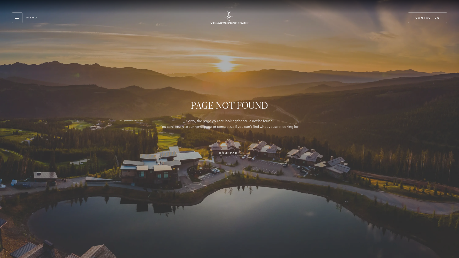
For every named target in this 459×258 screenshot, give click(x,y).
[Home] (229, 17)
